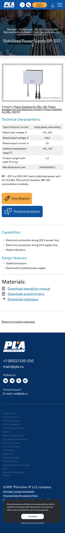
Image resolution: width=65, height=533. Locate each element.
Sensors (7, 431)
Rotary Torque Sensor (14, 435)
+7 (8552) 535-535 (18, 360)
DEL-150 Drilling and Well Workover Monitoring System (30, 30)
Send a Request (39, 5)
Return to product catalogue (18, 321)
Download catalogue (23, 299)
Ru (52, 3)
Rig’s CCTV (8, 454)
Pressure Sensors (11, 442)
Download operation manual (29, 288)
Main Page (12, 29)
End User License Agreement (18, 491)
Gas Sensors (9, 413)
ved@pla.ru (20, 393)
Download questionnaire (26, 294)
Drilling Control (10, 461)
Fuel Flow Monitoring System (13, 474)
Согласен (32, 516)
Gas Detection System (14, 428)
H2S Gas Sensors (11, 424)
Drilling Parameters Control (16, 465)
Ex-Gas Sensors (11, 416)
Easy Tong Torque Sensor (15, 439)
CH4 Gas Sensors (11, 420)
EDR (5, 468)
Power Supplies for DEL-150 (46, 32)
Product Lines (25, 29)
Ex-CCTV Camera (12, 446)
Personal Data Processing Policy (20, 495)
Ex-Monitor (9, 450)
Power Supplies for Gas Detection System (29, 108)
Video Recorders (11, 457)
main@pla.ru (13, 366)
